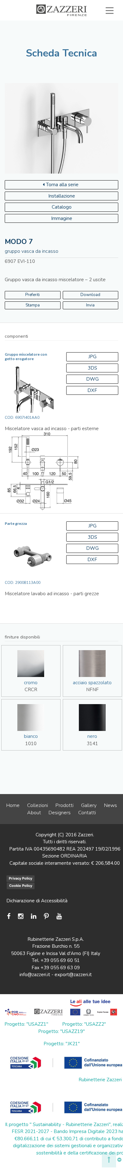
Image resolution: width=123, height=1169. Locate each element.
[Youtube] (59, 916)
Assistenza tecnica (84, 24)
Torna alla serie (62, 184)
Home (13, 805)
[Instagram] (20, 916)
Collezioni (37, 805)
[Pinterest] (46, 916)
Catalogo (62, 207)
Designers (60, 812)
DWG (92, 379)
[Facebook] (10, 916)
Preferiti (93, 39)
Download (90, 295)
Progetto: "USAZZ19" (61, 1031)
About (34, 812)
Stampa (33, 305)
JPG (92, 356)
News (110, 805)
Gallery (89, 805)
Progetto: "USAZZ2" (84, 1024)
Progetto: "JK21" (62, 1044)
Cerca (95, 46)
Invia (90, 305)
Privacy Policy (20, 878)
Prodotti (64, 805)
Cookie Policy (20, 885)
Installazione (61, 196)
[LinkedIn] (33, 916)
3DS (92, 368)
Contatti (87, 812)
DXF (92, 390)
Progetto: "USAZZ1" (26, 1024)
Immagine (61, 218)
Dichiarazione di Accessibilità (36, 901)
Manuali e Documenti (59, 32)
